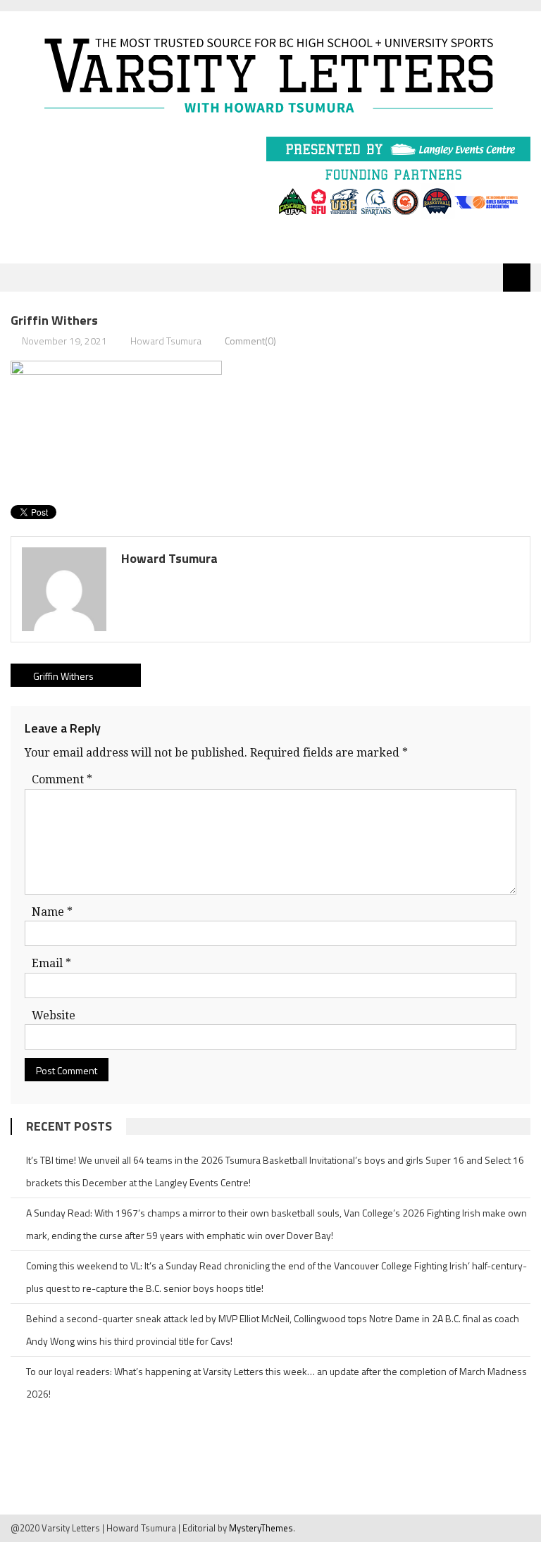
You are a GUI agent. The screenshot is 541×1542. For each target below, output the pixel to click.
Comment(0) (250, 340)
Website (53, 1015)
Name (52, 912)
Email (51, 963)
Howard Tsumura (165, 340)
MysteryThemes (261, 1528)
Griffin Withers (63, 676)
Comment (62, 779)
